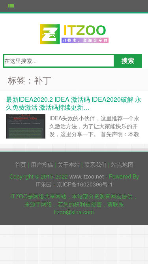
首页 (20, 164)
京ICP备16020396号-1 (85, 184)
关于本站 (69, 164)
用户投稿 (42, 164)
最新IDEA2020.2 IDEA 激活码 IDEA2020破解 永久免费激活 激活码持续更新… (73, 103)
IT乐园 (44, 184)
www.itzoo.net (86, 176)
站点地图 (122, 164)
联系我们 (95, 164)
